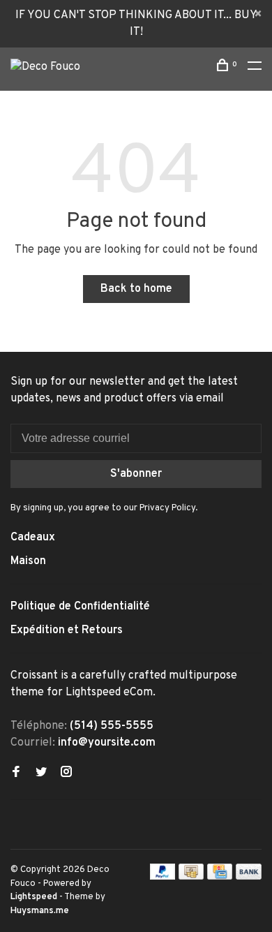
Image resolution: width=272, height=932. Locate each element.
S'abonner (136, 474)
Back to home (136, 289)
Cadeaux (32, 538)
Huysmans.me (39, 911)
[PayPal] (163, 877)
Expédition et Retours (66, 630)
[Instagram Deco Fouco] (66, 774)
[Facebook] (16, 774)
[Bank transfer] (249, 877)
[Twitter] (41, 774)
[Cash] (191, 877)
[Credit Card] (219, 877)
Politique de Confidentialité (80, 607)
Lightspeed (33, 897)
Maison (28, 561)
